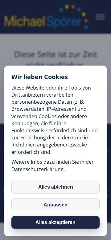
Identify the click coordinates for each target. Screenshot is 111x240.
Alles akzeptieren (55, 222)
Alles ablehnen (55, 187)
